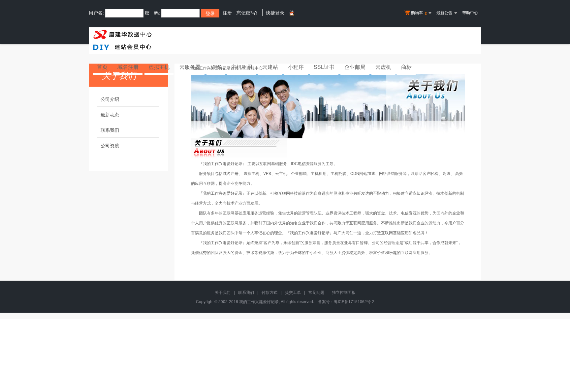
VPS (215, 67)
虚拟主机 (159, 67)
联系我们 (110, 130)
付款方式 (269, 292)
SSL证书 (324, 67)
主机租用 (241, 67)
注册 (227, 12)
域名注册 (128, 67)
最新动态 (110, 114)
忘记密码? (247, 12)
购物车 (419, 13)
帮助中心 (470, 12)
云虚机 (383, 67)
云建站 (270, 67)
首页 (102, 67)
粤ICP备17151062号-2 (354, 301)
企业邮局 (354, 67)
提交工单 (293, 292)
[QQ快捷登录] (291, 12)
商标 (406, 67)
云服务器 (190, 67)
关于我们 (223, 292)
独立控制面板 (344, 292)
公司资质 (110, 145)
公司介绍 (110, 99)
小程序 (296, 67)
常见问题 (316, 292)
